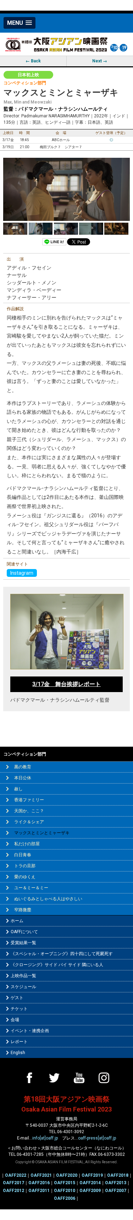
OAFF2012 (13, 1190)
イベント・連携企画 (30, 1030)
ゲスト (17, 997)
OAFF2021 (41, 1175)
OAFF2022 (15, 1175)
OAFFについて (24, 931)
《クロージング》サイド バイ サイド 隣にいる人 (57, 964)
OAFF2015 (64, 1182)
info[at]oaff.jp (45, 1138)
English (18, 1052)
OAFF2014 (90, 1182)
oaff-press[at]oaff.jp (97, 1138)
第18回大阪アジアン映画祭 (67, 1099)
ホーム (17, 920)
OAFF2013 (115, 1182)
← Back (33, 61)
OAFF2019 (92, 1175)
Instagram (21, 573)
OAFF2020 (66, 1175)
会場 (15, 1019)
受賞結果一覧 (23, 942)
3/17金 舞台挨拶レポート (66, 684)
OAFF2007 (115, 1190)
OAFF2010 (64, 1190)
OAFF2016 (39, 1182)
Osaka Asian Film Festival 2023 (66, 1109)
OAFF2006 (64, 1198)
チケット (19, 1008)
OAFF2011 (39, 1190)
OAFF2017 (13, 1182)
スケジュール (23, 986)
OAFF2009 (90, 1190)
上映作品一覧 (23, 975)
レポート (19, 1041)
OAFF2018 (117, 1175)
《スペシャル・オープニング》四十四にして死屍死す (62, 953)
